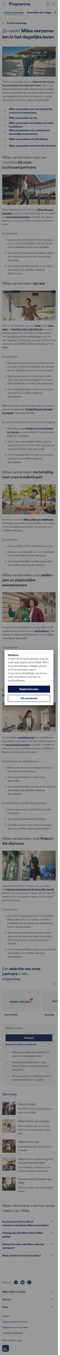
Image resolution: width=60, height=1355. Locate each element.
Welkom (13, 655)
